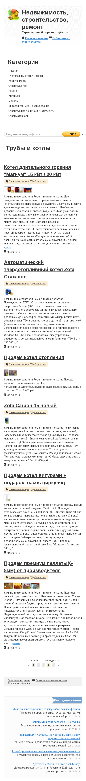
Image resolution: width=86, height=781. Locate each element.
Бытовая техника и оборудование (28, 106)
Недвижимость (17, 80)
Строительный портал (19, 683)
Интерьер (14, 96)
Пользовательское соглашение (51, 680)
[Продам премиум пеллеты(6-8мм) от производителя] (8, 585)
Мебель (13, 101)
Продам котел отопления (34, 357)
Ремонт (12, 91)
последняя (52, 660)
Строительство (17, 85)
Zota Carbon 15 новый (30, 405)
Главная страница (36, 38)
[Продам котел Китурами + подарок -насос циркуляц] (7, 497)
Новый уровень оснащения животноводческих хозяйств (46, 751)
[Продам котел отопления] (6, 372)
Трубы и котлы (38, 181)
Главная (13, 70)
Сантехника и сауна (19, 181)
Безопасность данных (19, 680)
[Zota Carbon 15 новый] (6, 420)
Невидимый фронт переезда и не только (55, 721)
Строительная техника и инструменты (31, 111)
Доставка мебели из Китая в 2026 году (56, 764)
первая (33, 660)
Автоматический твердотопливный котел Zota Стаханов (39, 269)
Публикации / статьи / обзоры (26, 75)
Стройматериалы (18, 116)
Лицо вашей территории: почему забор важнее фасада (46, 709)
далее (7, 247)
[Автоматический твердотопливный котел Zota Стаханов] (8, 291)
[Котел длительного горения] (9, 189)
